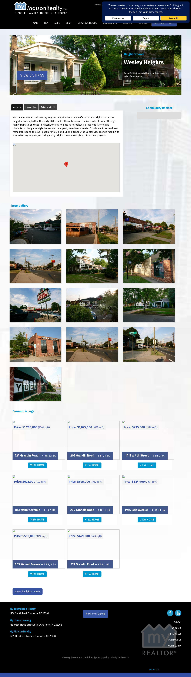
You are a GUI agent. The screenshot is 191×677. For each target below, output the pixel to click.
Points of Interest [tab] (48, 107)
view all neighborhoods (27, 591)
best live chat (154, 670)
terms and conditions (83, 657)
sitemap (66, 657)
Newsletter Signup (95, 613)
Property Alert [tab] (31, 107)
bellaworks (123, 657)
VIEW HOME (37, 465)
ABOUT (177, 621)
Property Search (164, 23)
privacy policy (102, 657)
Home (35, 23)
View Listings (32, 75)
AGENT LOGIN (174, 645)
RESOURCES (175, 633)
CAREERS (176, 627)
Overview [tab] (17, 107)
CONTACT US (174, 639)
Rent (68, 23)
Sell (57, 23)
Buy (46, 23)
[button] (66, 164)
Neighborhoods (87, 23)
